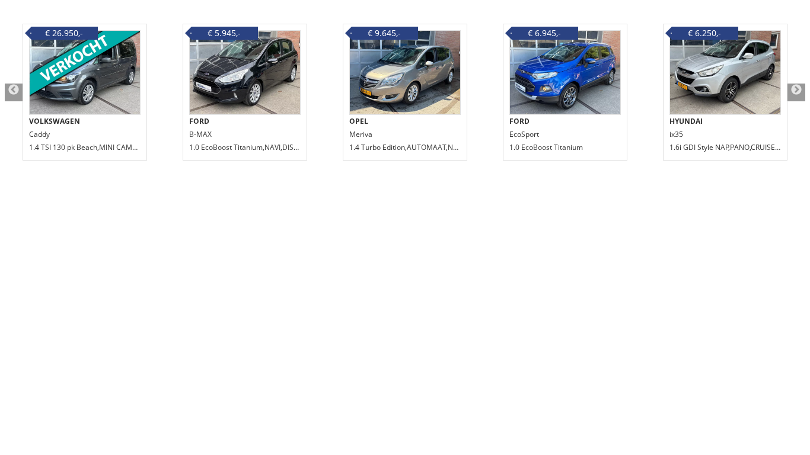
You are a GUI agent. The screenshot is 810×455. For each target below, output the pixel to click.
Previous (14, 92)
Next (796, 92)
